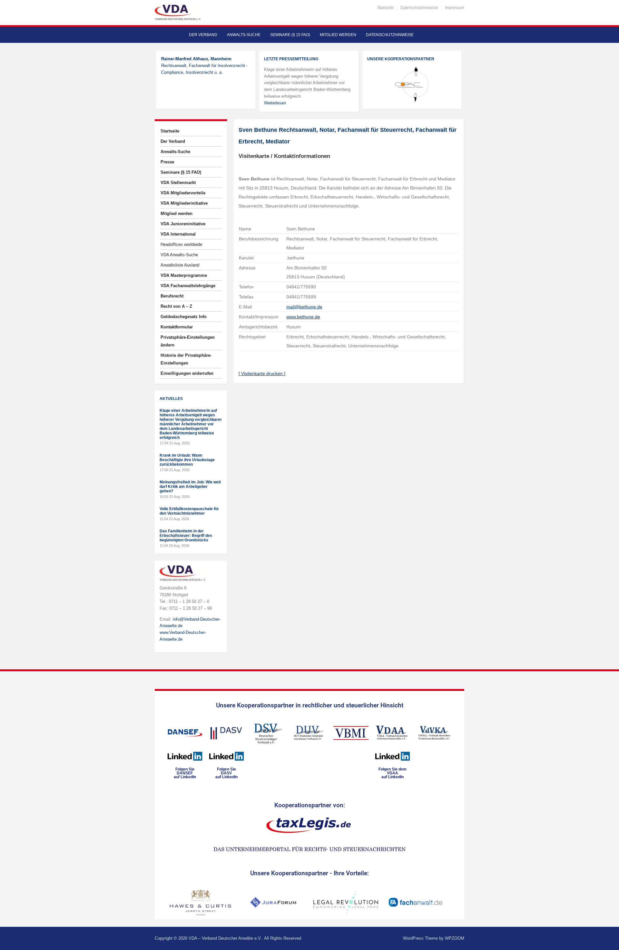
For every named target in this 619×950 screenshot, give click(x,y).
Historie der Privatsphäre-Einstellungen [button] (186, 359)
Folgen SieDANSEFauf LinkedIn (185, 773)
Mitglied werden (338, 35)
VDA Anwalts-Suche (179, 254)
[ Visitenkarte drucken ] (262, 373)
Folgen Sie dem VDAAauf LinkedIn (392, 773)
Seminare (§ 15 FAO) (290, 35)
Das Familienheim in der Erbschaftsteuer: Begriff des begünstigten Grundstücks (186, 535)
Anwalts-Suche (243, 35)
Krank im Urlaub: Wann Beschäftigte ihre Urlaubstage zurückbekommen (187, 460)
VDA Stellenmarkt (178, 182)
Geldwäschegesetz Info (184, 316)
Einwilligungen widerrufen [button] (187, 373)
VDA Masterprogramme (184, 275)
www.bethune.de (303, 316)
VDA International (178, 234)
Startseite (385, 7)
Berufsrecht (172, 296)
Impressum (454, 7)
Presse (167, 162)
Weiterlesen (275, 103)
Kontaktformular (177, 327)
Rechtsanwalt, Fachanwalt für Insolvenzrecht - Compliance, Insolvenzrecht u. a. (204, 65)
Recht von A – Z (176, 306)
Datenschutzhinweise (419, 7)
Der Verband (203, 35)
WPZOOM (454, 938)
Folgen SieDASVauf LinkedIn (226, 773)
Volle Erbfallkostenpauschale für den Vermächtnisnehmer (189, 511)
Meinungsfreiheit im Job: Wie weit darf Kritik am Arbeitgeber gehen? (190, 486)
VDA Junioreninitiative (183, 223)
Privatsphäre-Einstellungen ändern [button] (188, 341)
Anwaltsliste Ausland (180, 265)
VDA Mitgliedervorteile (183, 192)
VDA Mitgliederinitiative (184, 203)
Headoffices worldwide (181, 244)
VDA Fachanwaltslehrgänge (188, 285)
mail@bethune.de (304, 306)
